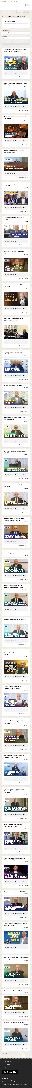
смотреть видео (24, 76)
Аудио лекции (25, 12)
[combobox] (16, 32)
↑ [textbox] (3, 38)
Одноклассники (8, 1067)
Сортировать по (6, 30)
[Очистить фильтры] (16, 44)
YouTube (8, 1061)
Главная (18, 12)
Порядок (4, 36)
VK (9, 1064)
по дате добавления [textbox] (8, 32)
